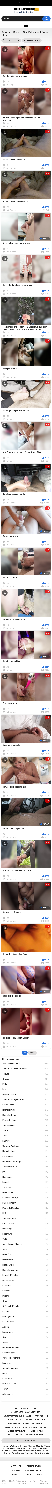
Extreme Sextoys (25, 1198)
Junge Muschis (25, 1218)
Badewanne (25, 1332)
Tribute (25, 1074)
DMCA (39, 1474)
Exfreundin (25, 1285)
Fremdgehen (25, 1316)
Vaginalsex (25, 1187)
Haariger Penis (25, 1110)
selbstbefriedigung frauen (17, 1416)
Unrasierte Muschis (25, 1347)
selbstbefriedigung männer (25, 1412)
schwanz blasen (30, 1427)
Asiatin (25, 1327)
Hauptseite (15, 1466)
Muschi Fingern (25, 1203)
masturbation (14, 1424)
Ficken (25, 1089)
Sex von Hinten (25, 1094)
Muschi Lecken (25, 1384)
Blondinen (25, 1363)
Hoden (25, 1373)
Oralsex (25, 1079)
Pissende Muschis (25, 1208)
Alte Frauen (25, 1394)
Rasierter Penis (25, 1115)
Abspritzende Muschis (25, 1244)
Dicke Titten (25, 1192)
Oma (25, 1301)
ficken (43, 1427)
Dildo (25, 1084)
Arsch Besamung (25, 1368)
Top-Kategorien (12, 1059)
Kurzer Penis (25, 1223)
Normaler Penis (25, 1151)
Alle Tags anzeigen (26, 1441)
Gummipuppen (25, 1353)
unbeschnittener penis (17, 1431)
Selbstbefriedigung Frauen (25, 1099)
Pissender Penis (25, 1120)
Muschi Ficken (25, 1280)
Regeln (27, 1474)
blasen (26, 1424)
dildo (33, 1408)
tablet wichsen (12, 1427)
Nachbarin (25, 1177)
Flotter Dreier (25, 1265)
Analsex (25, 1136)
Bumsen (25, 1291)
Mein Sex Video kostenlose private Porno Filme (22, 1482)
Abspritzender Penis (25, 1063)
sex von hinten (13, 1420)
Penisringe (25, 1229)
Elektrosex (25, 1378)
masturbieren (41, 1416)
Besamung (25, 1234)
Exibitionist (25, 1311)
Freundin (25, 1182)
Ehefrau (25, 1141)
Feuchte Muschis (25, 1275)
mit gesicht (38, 1424)
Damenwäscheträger (25, 1161)
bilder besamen (21, 1408)
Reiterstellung (25, 1156)
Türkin (25, 1389)
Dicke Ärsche (25, 1254)
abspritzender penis (34, 1420)
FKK (25, 1213)
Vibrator (25, 1130)
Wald (25, 1239)
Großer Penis (25, 1322)
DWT (25, 1172)
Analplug (25, 1342)
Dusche (25, 1296)
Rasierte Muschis (25, 1270)
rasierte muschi (15, 1435)
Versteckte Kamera (25, 1358)
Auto (25, 1249)
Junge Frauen (25, 1125)
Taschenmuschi (25, 1167)
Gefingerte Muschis (25, 1306)
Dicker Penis (25, 1260)
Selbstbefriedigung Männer (25, 1069)
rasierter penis (36, 1431)
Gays (25, 1337)
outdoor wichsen (35, 1435)
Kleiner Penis (25, 1105)
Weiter (32, 1053)
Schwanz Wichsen (25, 1146)
